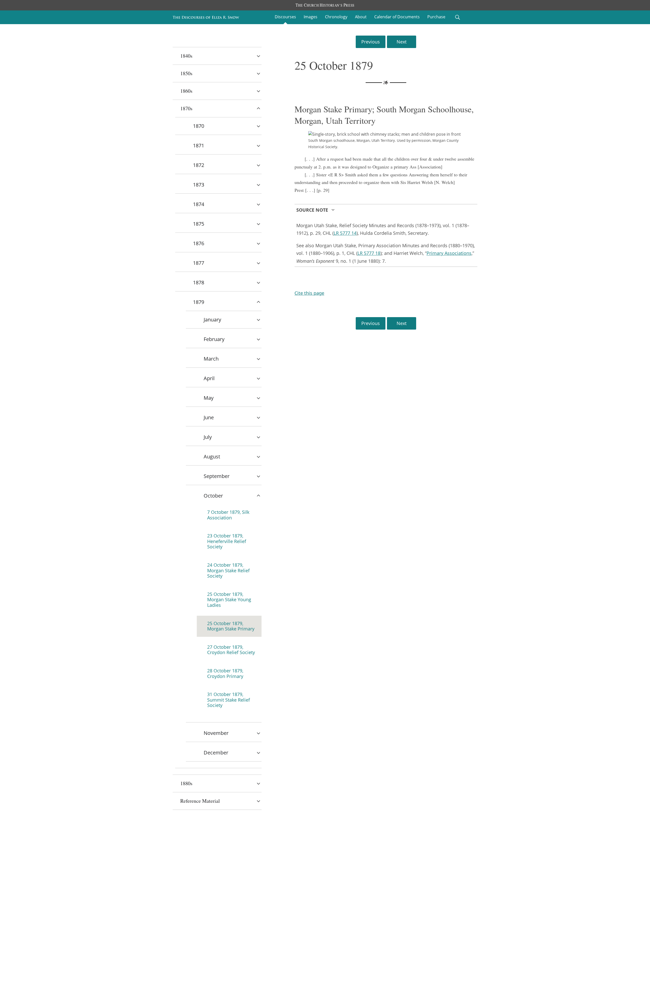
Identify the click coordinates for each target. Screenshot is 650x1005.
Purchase (436, 17)
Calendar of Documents (397, 17)
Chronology (336, 17)
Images (310, 17)
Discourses (285, 17)
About (361, 17)
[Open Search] (457, 17)
